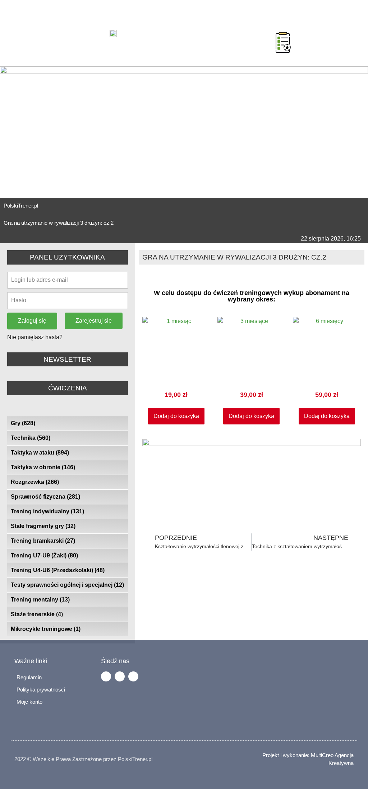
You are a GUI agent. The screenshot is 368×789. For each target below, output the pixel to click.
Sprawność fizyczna (45, 497)
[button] (266, 33)
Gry (23, 423)
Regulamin (29, 677)
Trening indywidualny (47, 511)
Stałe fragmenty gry (43, 526)
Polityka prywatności (41, 689)
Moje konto (29, 702)
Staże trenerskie (37, 614)
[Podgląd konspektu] (283, 42)
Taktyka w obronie (43, 467)
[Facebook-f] (106, 676)
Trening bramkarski (43, 541)
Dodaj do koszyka (176, 416)
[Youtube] (133, 676)
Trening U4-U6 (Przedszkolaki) (58, 570)
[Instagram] (120, 676)
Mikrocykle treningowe (45, 629)
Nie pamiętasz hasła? (35, 337)
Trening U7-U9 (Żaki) (44, 555)
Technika (30, 438)
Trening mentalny (40, 599)
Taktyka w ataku (40, 453)
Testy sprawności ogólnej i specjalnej (67, 585)
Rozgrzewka (35, 482)
